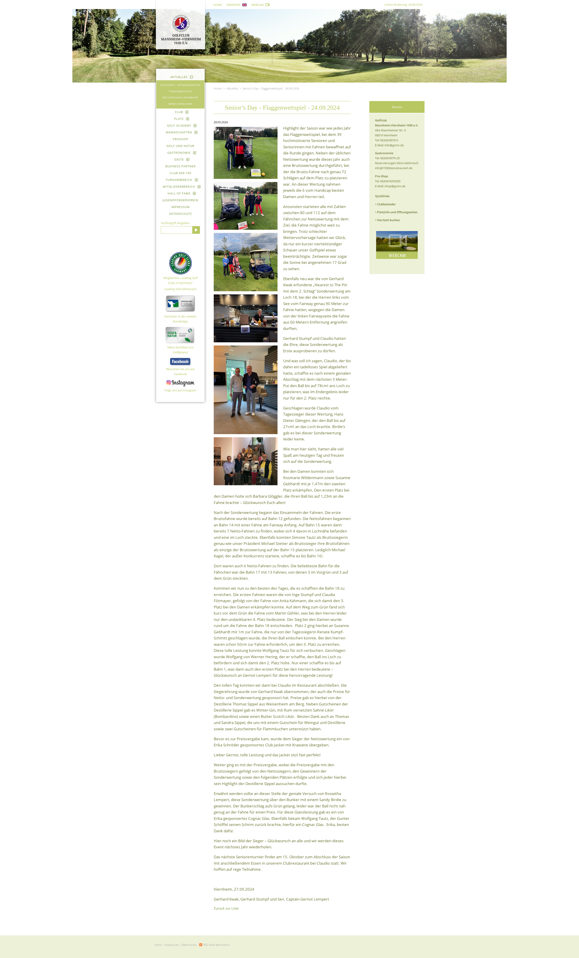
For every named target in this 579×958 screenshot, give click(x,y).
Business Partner (180, 166)
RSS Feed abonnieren (216, 945)
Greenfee (234, 5)
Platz (179, 119)
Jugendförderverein (180, 200)
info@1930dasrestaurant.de (393, 168)
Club (179, 112)
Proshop (180, 139)
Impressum (180, 207)
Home (217, 5)
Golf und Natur (180, 146)
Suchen (196, 230)
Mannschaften (179, 132)
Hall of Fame (179, 193)
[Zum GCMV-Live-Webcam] (397, 245)
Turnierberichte (180, 91)
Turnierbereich (179, 180)
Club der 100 (180, 173)
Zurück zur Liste (226, 908)
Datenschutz (180, 214)
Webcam (257, 5)
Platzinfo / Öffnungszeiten (180, 85)
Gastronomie (179, 153)
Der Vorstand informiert (180, 97)
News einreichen (180, 103)
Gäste (179, 159)
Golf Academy (179, 125)
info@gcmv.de (394, 145)
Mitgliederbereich (179, 187)
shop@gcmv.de (394, 186)
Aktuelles (178, 77)
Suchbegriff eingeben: (175, 223)
